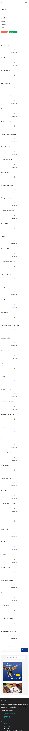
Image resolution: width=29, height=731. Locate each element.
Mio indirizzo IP (7, 716)
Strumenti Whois (7, 717)
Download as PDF (13, 32)
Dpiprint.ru (3, 18)
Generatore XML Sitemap (9, 713)
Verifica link (6, 714)
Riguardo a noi (7, 726)
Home (5, 723)
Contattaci (6, 725)
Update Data (5, 32)
